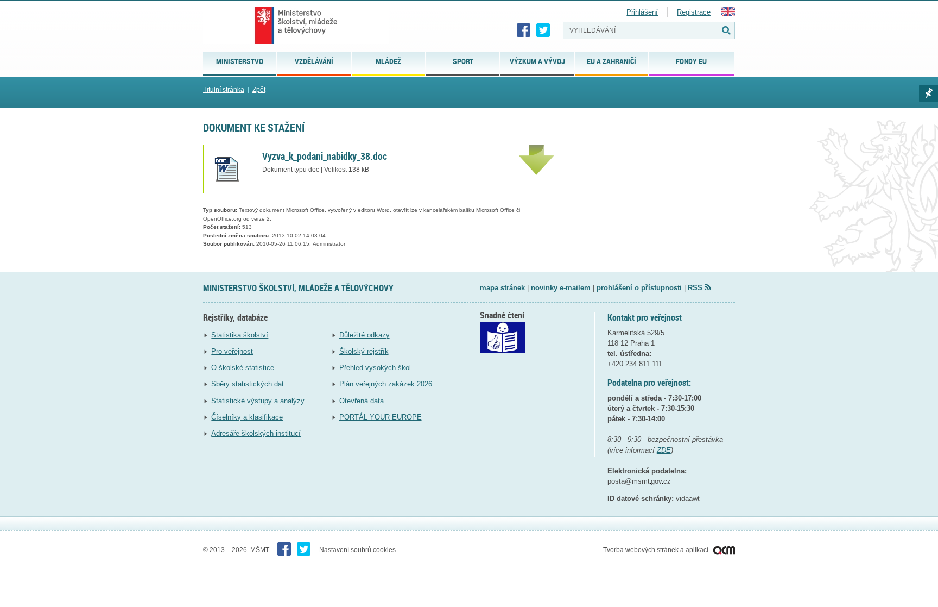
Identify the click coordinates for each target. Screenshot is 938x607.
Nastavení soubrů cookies (357, 550)
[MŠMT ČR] (296, 25)
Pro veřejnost (232, 351)
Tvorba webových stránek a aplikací (656, 550)
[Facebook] (524, 30)
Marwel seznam (928, 93)
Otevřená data (361, 401)
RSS (695, 288)
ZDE (664, 450)
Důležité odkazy (364, 335)
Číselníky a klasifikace (247, 417)
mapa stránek (502, 288)
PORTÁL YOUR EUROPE (380, 417)
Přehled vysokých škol (375, 368)
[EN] (728, 14)
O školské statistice (242, 368)
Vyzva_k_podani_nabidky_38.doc (324, 155)
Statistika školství (239, 335)
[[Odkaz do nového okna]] (502, 350)
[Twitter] (543, 30)
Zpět (258, 89)
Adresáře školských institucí (256, 433)
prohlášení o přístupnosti (639, 288)
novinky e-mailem (561, 288)
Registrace (694, 12)
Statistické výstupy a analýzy (258, 401)
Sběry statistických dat (247, 384)
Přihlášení (642, 12)
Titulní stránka (223, 89)
